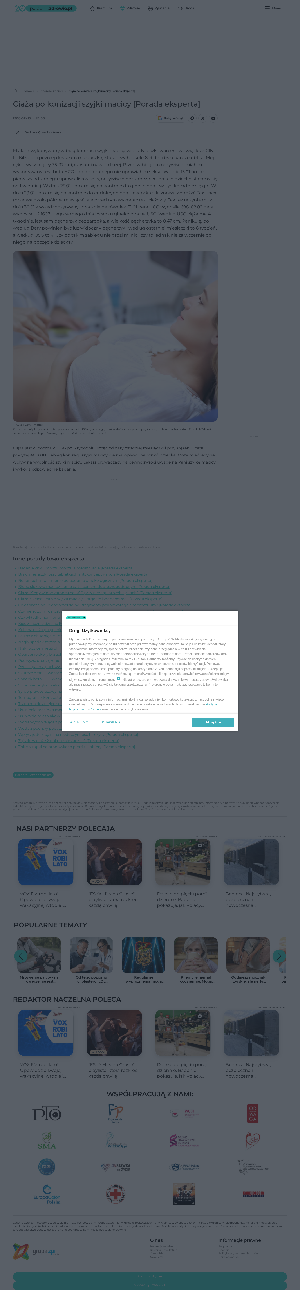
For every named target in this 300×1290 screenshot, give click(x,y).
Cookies (95, 709)
